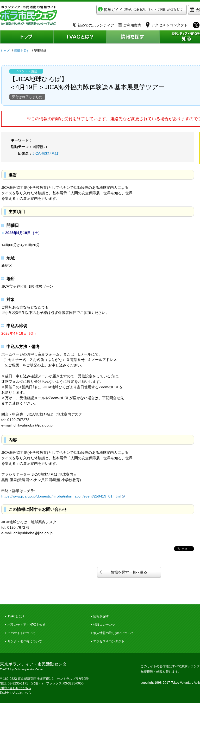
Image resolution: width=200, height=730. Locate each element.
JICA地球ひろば (46, 153)
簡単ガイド (144, 10)
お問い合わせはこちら (15, 688)
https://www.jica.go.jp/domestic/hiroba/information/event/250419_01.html (61, 496)
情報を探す (21, 51)
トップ (4, 51)
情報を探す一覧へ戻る (129, 572)
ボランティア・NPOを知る (27, 624)
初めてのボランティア (96, 25)
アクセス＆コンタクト (108, 641)
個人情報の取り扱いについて (113, 633)
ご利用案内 (132, 25)
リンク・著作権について (25, 641)
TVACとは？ (16, 616)
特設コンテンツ (104, 624)
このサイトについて (22, 633)
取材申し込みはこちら (15, 693)
